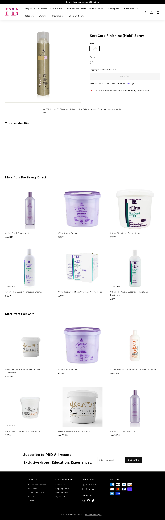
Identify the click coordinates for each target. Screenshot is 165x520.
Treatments (58, 16)
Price (92, 57)
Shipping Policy (62, 488)
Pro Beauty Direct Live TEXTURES (85, 8)
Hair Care (27, 313)
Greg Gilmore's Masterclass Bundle (43, 8)
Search (31, 500)
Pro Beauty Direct (33, 177)
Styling (43, 16)
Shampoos (113, 8)
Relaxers (29, 16)
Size (92, 43)
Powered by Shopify (93, 514)
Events (31, 496)
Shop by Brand (77, 16)
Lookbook (32, 488)
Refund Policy (61, 492)
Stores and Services (37, 485)
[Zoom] (43, 64)
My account (60, 496)
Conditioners (131, 8)
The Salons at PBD (36, 492)
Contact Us (60, 485)
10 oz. (94, 48)
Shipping (93, 70)
